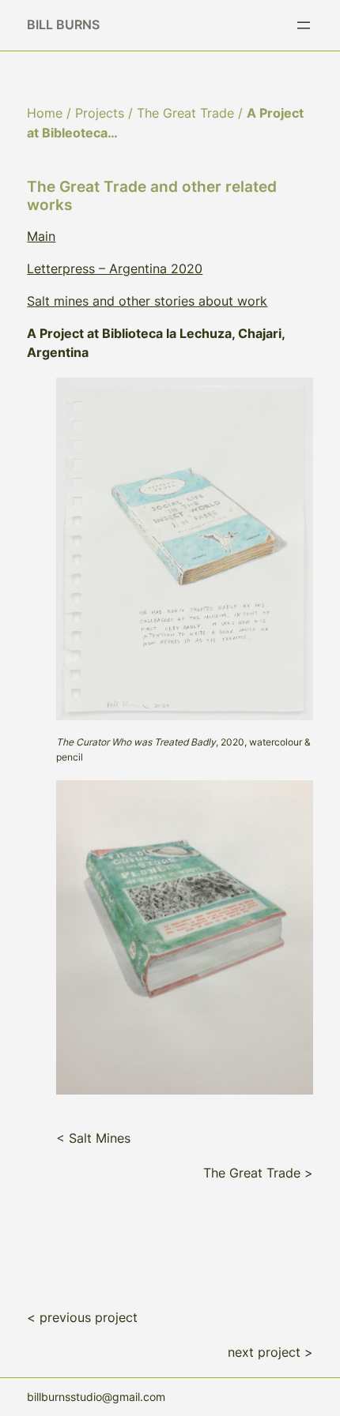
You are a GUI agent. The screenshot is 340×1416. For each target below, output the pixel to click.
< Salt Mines (93, 1138)
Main (41, 236)
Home (44, 113)
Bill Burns (63, 24)
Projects (99, 113)
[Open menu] (303, 25)
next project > (270, 1352)
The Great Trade (185, 113)
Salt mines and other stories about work (147, 301)
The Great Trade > (258, 1173)
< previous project (82, 1317)
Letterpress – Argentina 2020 (114, 268)
